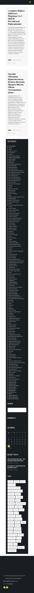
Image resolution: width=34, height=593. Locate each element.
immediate (11, 516)
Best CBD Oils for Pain (14, 174)
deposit (11, 506)
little (23, 522)
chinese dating (13, 216)
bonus (22, 481)
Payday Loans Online (14, 320)
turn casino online (13, 366)
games (21, 509)
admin (9, 60)
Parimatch (11, 315)
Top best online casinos (15, 361)
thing (10, 544)
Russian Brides (13, 338)
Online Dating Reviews (15, 311)
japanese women (13, 284)
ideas (16, 513)
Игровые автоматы (13, 385)
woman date (12, 377)
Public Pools (12, 333)
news (10, 307)
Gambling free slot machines (16, 261)
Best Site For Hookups (15, 184)
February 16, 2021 (16, 130)
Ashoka (11, 154)
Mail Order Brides (13, 293)
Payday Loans (12, 316)
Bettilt (10, 187)
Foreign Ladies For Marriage (16, 251)
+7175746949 (9, 584)
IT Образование (13, 282)
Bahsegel (11, 162)
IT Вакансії (11, 280)
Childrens (11, 497)
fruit (15, 509)
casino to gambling (14, 210)
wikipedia (11, 374)
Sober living (12, 348)
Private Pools (12, 331)
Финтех (10, 394)
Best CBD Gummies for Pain (16, 170)
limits (17, 522)
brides (10, 203)
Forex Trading (12, 257)
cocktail (11, 500)
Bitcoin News (12, 190)
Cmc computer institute (15, 218)
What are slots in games (15, 371)
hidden (10, 513)
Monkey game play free (15, 297)
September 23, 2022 (13, 463)
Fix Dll (10, 249)
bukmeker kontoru (14, 488)
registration (12, 535)
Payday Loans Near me (14, 318)
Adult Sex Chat (13, 151)
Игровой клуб (12, 384)
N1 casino (11, 302)
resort (21, 535)
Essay (10, 236)
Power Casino (12, 326)
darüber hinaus (20, 503)
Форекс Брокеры (13, 395)
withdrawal (12, 550)
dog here (11, 231)
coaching (19, 497)
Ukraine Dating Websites (15, 367)
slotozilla (12, 538)
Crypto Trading (13, 226)
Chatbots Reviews (13, 215)
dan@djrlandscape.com (11, 581)
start (10, 353)
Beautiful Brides (13, 167)
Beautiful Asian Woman (15, 164)
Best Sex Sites (12, 182)
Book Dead (12, 484)
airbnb (16, 481)
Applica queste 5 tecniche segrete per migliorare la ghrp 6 (16, 466)
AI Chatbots (12, 152)
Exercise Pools (12, 238)
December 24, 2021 (16, 60)
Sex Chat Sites (13, 339)
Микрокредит (12, 390)
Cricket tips (12, 223)
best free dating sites (14, 177)
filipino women (13, 241)
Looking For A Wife (13, 290)
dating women (12, 228)
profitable (17, 531)
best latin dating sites (15, 180)
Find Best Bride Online (14, 244)
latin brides (12, 285)
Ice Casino (11, 275)
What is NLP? (12, 372)
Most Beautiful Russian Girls (16, 298)
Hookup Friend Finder (14, 269)
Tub (15, 544)
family (10, 239)
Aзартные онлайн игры (14, 157)
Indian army (12, 277)
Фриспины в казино (14, 398)
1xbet (10, 149)
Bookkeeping (12, 198)
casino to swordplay (14, 213)
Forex (10, 252)
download (19, 506)
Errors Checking (13, 234)
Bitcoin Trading (13, 193)
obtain (18, 525)
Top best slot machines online (17, 362)
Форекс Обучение (13, 397)
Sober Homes (12, 346)
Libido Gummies (13, 289)
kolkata (11, 522)
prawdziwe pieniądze (14, 328)
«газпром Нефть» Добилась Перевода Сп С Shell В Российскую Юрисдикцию (16, 17)
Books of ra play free (14, 200)
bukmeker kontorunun (15, 491)
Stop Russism (12, 356)
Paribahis (11, 313)
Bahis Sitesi (12, 161)
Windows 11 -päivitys (14, 375)
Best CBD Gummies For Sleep (16, 172)
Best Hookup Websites (15, 179)
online (10, 528)
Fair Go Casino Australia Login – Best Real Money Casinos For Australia (16, 460)
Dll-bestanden (13, 229)
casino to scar (12, 211)
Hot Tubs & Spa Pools (14, 270)
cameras (11, 494)
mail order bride (13, 292)
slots (18, 538)
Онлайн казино (12, 392)
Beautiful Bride (13, 165)
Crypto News (12, 225)
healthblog (12, 267)
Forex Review (12, 256)
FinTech (11, 248)
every (10, 509)
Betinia (10, 185)
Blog (10, 195)
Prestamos (12, 330)
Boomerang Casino (14, 202)
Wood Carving (12, 380)
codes (17, 500)
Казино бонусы (12, 387)
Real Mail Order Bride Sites (16, 336)
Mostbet (11, 300)
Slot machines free (14, 344)
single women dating (14, 343)
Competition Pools (14, 221)
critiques (11, 503)
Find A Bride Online (14, 243)
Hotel (10, 272)
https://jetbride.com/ (15, 274)
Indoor (11, 519)
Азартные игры (12, 382)
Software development (15, 349)
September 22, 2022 (13, 469)
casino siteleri (12, 208)
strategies (12, 541)
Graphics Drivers (13, 266)
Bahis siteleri (12, 159)
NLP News (11, 308)
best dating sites (13, 175)
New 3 (10, 303)
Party (10, 531)
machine (11, 525)
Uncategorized (13, 369)
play (10, 323)
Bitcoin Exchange (13, 189)
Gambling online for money (16, 262)
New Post (11, 305)
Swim (18, 541)
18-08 (10, 147)
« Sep (10, 448)
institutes (18, 519)
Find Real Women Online (15, 246)
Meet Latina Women (14, 295)
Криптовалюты (12, 389)
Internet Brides (13, 279)
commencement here (14, 220)
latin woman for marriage (15, 287)
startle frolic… (13, 354)
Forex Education (13, 254)
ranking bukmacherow (15, 334)
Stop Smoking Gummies (15, 357)
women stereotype (14, 379)
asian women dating (14, 156)
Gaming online (12, 264)
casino (18, 494)
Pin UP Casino (12, 321)
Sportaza (11, 351)
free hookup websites (14, 259)
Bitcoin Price (12, 192)
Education (11, 233)
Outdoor (17, 528)
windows (20, 547)
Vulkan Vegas (12, 547)
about (10, 481)
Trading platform (13, 364)
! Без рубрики (12, 146)
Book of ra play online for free (16, 197)
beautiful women (13, 169)
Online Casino (12, 310)
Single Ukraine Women (15, 341)
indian (18, 516)
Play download (12, 325)
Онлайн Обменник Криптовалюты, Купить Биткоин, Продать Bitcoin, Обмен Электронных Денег (16, 83)
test (10, 359)
